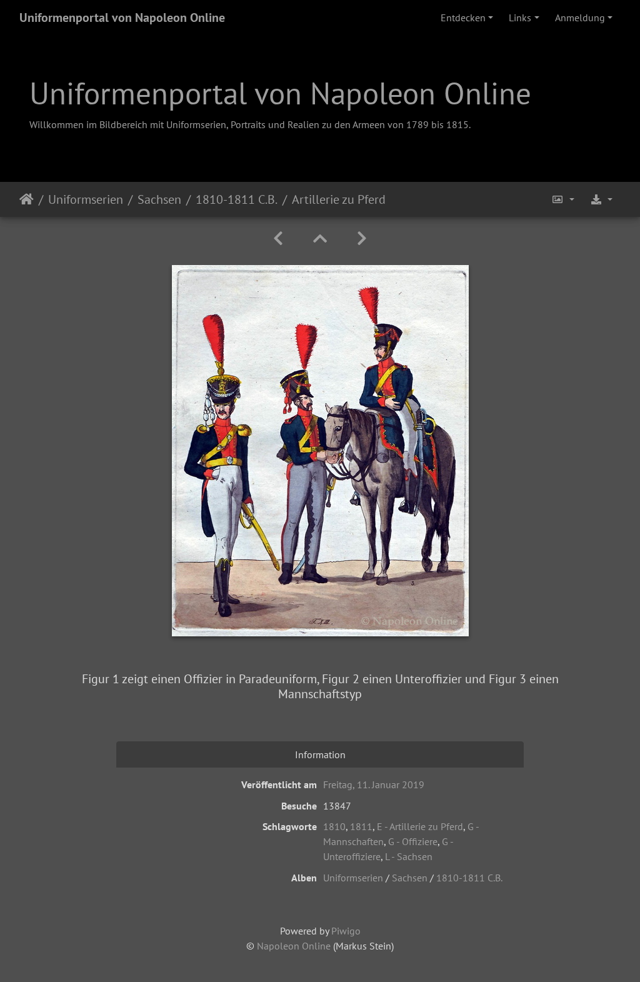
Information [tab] (320, 754)
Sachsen (159, 199)
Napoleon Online (294, 945)
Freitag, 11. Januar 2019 (373, 784)
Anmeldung (580, 17)
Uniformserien (85, 199)
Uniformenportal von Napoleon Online (122, 17)
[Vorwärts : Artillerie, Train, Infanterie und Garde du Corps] (362, 238)
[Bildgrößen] (563, 199)
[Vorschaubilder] (320, 238)
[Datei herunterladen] (601, 199)
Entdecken (463, 17)
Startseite (26, 199)
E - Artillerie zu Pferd (420, 826)
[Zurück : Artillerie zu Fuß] (278, 238)
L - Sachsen (408, 856)
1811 (361, 826)
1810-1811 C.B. (237, 199)
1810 (334, 826)
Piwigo (346, 930)
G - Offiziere (413, 841)
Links (520, 17)
